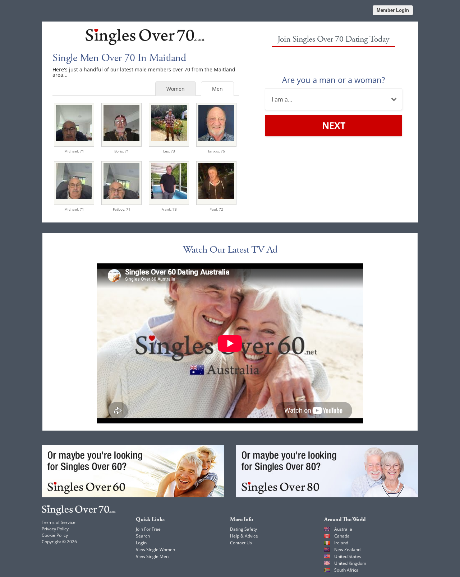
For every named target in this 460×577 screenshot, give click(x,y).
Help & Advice (244, 536)
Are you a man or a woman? (333, 79)
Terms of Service (58, 522)
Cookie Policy (55, 535)
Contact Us (241, 543)
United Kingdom (350, 563)
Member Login (393, 10)
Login (141, 543)
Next (333, 125)
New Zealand (347, 549)
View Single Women (155, 549)
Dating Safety (243, 529)
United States (347, 556)
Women (175, 88)
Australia (343, 529)
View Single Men (152, 556)
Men (217, 88)
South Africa (346, 570)
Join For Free (148, 529)
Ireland (341, 543)
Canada (342, 536)
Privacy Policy (55, 529)
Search (143, 536)
